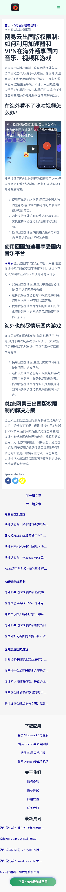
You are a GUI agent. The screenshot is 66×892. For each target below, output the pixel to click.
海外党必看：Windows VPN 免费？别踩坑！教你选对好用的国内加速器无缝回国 (27, 557)
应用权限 (33, 799)
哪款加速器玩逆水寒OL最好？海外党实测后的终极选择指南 (27, 659)
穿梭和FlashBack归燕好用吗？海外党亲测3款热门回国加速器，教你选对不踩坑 (27, 535)
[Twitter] (15, 480)
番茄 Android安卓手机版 (33, 761)
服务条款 (33, 781)
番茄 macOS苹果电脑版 (33, 744)
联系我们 (33, 808)
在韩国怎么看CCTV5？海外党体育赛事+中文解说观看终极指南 (27, 603)
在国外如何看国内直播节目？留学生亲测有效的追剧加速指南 (27, 636)
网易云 (9, 263)
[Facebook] (8, 480)
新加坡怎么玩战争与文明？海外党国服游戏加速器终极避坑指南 (27, 703)
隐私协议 (33, 790)
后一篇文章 (33, 504)
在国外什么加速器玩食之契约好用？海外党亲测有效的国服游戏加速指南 (27, 670)
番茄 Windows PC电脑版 (33, 735)
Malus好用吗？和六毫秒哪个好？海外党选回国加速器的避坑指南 (27, 568)
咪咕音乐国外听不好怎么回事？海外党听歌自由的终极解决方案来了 (27, 614)
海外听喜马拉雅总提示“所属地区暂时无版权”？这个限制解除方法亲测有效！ (27, 592)
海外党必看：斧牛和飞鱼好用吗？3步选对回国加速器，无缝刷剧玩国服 (27, 524)
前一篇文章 (33, 495)
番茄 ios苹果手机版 (33, 753)
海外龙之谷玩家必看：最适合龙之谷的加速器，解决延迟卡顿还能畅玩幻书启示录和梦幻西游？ (27, 681)
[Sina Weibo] (22, 480)
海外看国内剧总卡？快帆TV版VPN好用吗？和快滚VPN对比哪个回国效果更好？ (27, 546)
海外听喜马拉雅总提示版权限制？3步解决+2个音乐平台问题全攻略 (27, 625)
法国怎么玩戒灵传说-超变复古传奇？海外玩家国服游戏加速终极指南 (27, 692)
